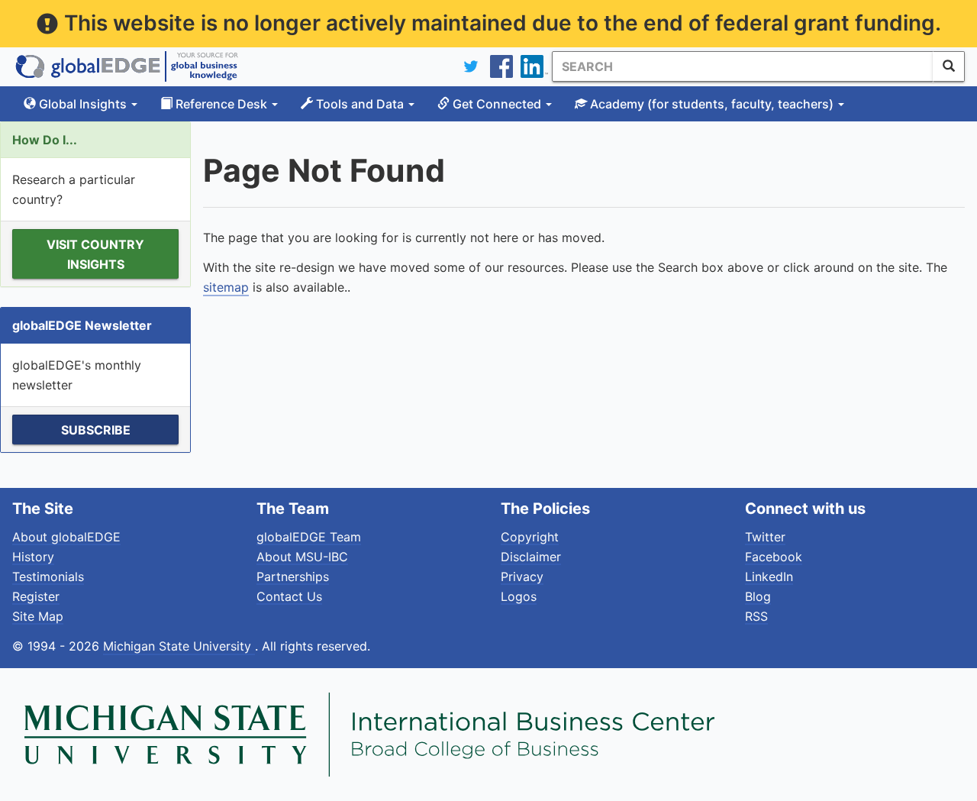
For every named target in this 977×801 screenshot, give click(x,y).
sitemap (226, 287)
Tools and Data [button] (360, 103)
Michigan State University (179, 646)
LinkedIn (769, 576)
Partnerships (292, 576)
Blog (758, 596)
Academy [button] (710, 103)
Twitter (765, 536)
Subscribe (96, 430)
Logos (519, 596)
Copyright (530, 536)
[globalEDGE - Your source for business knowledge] (126, 66)
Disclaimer (531, 556)
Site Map (37, 616)
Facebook (773, 556)
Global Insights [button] (83, 103)
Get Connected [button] (497, 103)
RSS (756, 616)
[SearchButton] (949, 66)
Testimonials (48, 576)
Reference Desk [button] (221, 103)
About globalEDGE (66, 536)
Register (36, 596)
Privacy (522, 576)
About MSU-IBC (302, 556)
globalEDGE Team (308, 536)
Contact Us (289, 596)
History (33, 556)
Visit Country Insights (95, 254)
